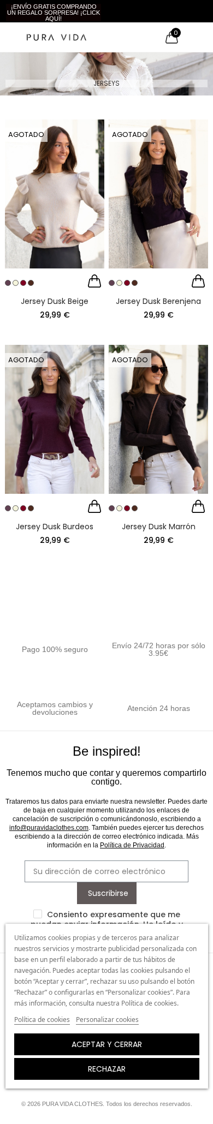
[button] (53, 13)
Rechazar (107, 1068)
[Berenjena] (8, 283)
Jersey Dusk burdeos (54, 526)
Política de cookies (42, 1019)
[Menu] (10, 37)
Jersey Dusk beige (54, 301)
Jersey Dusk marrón (159, 526)
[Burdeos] (23, 283)
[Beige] (16, 283)
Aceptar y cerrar (107, 1044)
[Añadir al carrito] (94, 282)
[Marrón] (31, 283)
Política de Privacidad (132, 845)
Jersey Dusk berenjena (158, 301)
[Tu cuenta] (191, 37)
